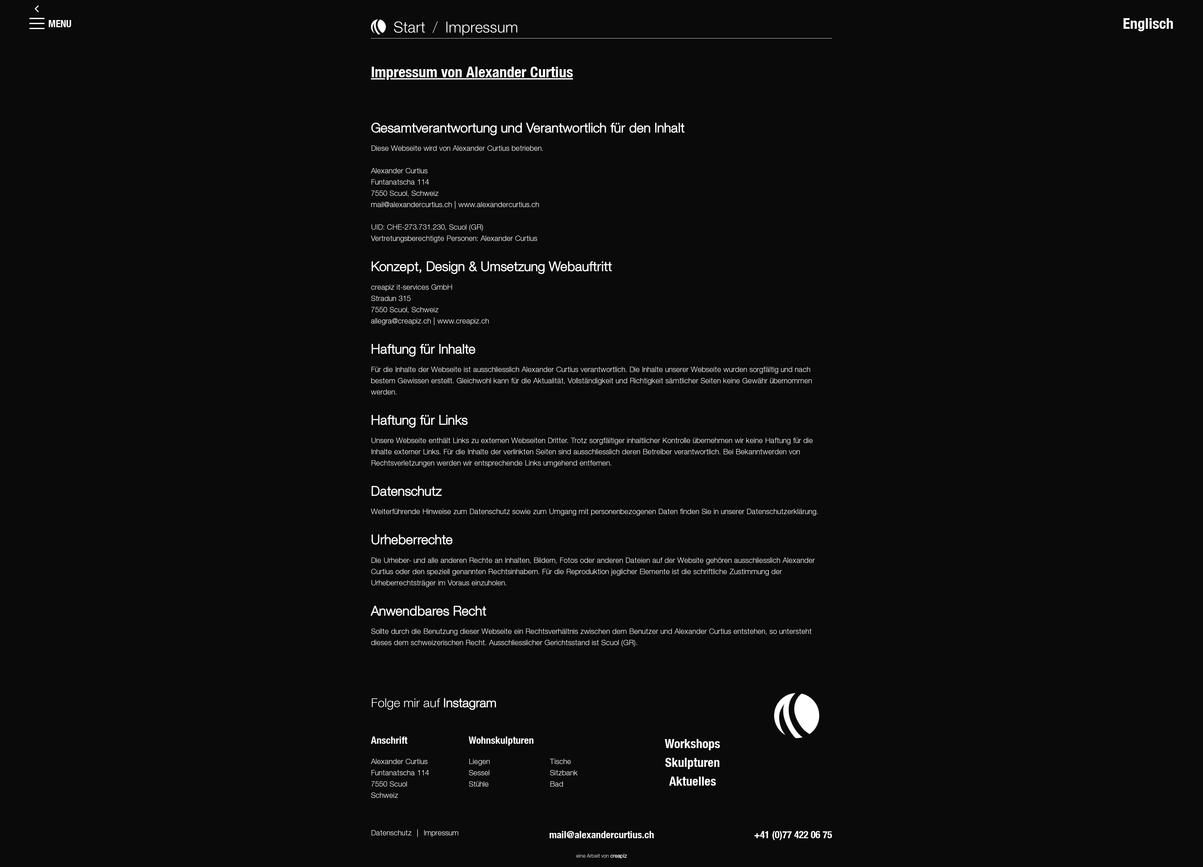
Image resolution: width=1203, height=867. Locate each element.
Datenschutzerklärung (781, 511)
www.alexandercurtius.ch (498, 204)
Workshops (692, 743)
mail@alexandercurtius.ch (411, 204)
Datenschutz (391, 832)
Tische (560, 761)
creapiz (618, 856)
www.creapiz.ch (463, 320)
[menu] (36, 23)
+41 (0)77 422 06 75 (793, 834)
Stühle (479, 783)
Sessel (479, 772)
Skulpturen (692, 762)
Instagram (470, 702)
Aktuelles (692, 781)
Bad (556, 783)
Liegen (479, 761)
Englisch (1148, 23)
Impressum (441, 832)
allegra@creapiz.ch (401, 320)
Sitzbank (564, 772)
